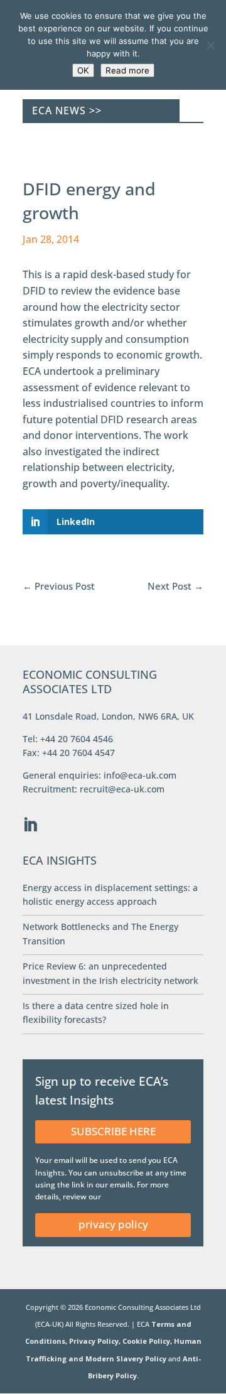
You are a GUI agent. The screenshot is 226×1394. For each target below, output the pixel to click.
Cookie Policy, (148, 1341)
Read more (127, 70)
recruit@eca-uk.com (122, 789)
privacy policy (113, 1224)
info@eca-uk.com (140, 775)
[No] (210, 45)
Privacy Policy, (95, 1341)
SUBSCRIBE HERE (113, 1131)
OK (83, 70)
